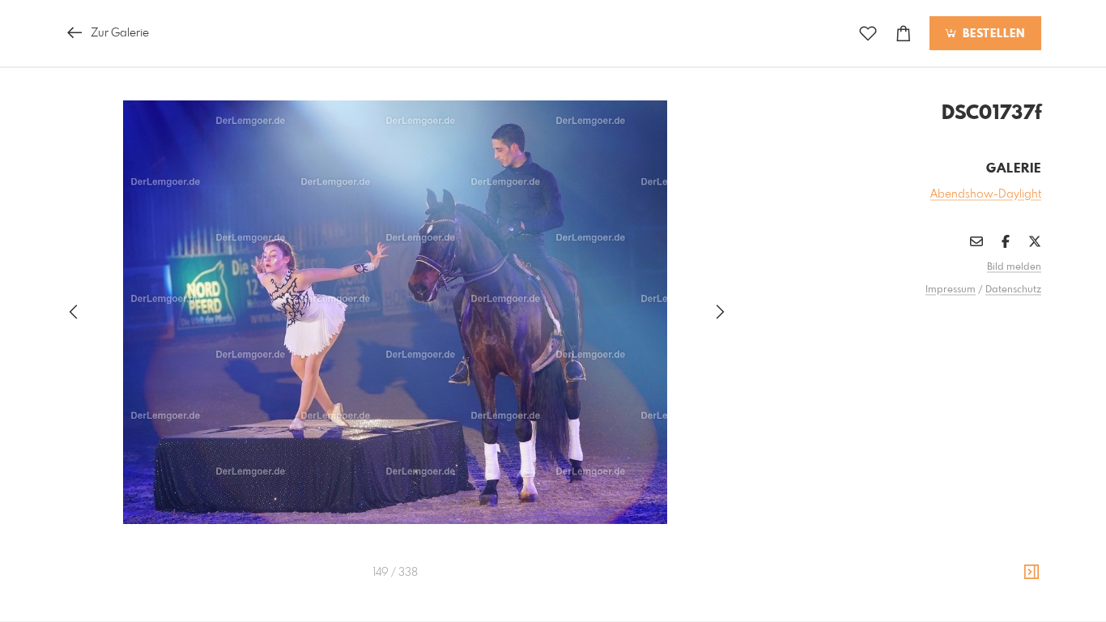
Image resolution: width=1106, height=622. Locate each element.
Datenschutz (1013, 290)
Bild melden (1014, 267)
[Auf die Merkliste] (868, 34)
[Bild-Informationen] (1031, 572)
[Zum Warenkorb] (903, 34)
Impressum (950, 290)
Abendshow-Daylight (985, 194)
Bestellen (992, 34)
